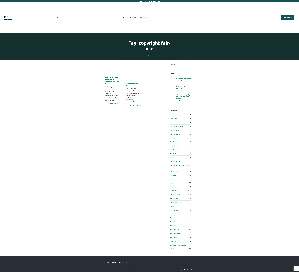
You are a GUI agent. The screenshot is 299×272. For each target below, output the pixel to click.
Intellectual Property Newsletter (180, 165)
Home (58, 17)
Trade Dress (173, 222)
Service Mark (174, 214)
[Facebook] (181, 269)
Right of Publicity (175, 210)
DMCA (172, 149)
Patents (172, 206)
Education (173, 153)
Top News (173, 218)
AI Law (172, 114)
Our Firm (125, 17)
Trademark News (175, 233)
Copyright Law (174, 130)
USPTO (172, 249)
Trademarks (173, 237)
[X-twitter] (187, 269)
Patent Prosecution (176, 202)
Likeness (173, 179)
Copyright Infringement (177, 126)
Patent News (174, 198)
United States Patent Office (178, 245)
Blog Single (173, 118)
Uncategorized (174, 241)
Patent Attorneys (175, 194)
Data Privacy (174, 142)
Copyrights (173, 138)
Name (172, 187)
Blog (141, 17)
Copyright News (175, 134)
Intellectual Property (176, 161)
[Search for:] (180, 64)
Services (133, 17)
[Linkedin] (184, 269)
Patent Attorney (175, 190)
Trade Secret (174, 225)
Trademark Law (174, 229)
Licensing (173, 175)
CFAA (171, 122)
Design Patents (174, 146)
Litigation (173, 183)
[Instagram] (191, 269)
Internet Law (174, 171)
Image (172, 157)
